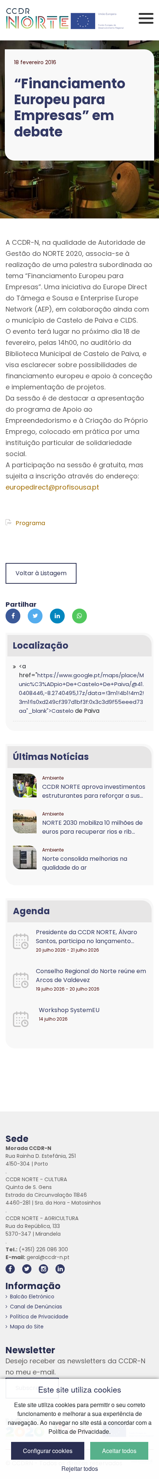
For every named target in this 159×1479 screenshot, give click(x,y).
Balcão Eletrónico (32, 1296)
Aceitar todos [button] (119, 1450)
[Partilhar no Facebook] (13, 616)
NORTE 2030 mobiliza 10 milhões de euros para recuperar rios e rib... (92, 827)
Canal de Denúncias (36, 1306)
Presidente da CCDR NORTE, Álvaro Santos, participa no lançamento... (86, 936)
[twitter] (26, 1269)
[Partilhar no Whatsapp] (79, 616)
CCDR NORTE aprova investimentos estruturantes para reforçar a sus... (93, 791)
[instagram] (43, 1269)
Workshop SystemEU (69, 1010)
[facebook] (10, 1269)
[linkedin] (60, 1269)
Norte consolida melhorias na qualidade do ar (84, 863)
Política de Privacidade (39, 1316)
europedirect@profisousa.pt (52, 487)
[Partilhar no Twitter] (35, 616)
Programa (29, 523)
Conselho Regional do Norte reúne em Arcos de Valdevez (91, 975)
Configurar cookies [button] (47, 1450)
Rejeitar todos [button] (79, 1468)
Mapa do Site (27, 1326)
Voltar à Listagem (41, 573)
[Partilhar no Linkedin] (57, 616)
